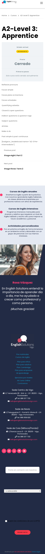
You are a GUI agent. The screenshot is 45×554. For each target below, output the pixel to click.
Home (4, 15)
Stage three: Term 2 (13, 168)
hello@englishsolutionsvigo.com (23, 401)
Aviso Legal (36, 552)
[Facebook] (4, 451)
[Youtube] (24, 451)
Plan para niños (23, 362)
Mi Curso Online (23, 380)
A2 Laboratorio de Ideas (23, 552)
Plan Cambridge (24, 367)
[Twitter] (9, 451)
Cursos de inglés (22, 357)
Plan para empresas (23, 370)
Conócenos (23, 383)
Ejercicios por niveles (23, 378)
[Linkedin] (14, 451)
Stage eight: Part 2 (13, 155)
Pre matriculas (22, 354)
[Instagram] (19, 451)
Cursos (14, 15)
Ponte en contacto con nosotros (22, 470)
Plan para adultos (23, 364)
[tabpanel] (22, 114)
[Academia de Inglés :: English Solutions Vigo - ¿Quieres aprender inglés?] (9, 2)
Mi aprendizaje (22, 373)
